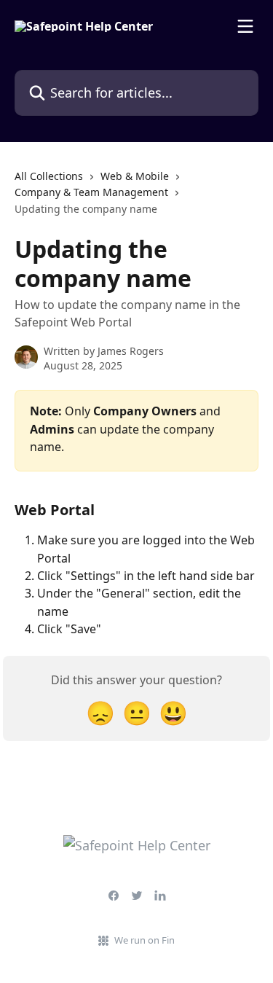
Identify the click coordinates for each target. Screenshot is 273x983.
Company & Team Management (91, 192)
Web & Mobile (134, 176)
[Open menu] (245, 26)
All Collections (49, 176)
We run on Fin (144, 940)
